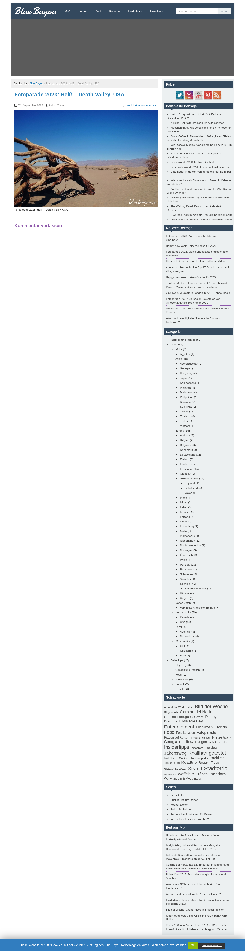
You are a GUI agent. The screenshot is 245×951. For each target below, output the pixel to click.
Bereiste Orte (179, 795)
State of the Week (175, 769)
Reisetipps (156, 10)
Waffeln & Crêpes (193, 774)
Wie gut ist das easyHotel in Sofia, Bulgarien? (193, 893)
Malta (183, 531)
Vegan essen (170, 774)
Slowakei (185, 578)
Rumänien (186, 569)
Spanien (185, 583)
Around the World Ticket (178, 707)
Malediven (186, 392)
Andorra (185, 435)
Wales (188, 492)
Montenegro (187, 535)
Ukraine (184, 593)
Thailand (185, 416)
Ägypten (185, 354)
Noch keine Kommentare (141, 105)
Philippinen (186, 397)
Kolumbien (186, 650)
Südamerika (182, 641)
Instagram (197, 747)
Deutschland (187, 454)
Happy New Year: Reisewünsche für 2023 (191, 245)
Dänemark (186, 449)
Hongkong (186, 373)
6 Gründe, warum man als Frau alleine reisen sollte (202, 214)
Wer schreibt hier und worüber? (190, 818)
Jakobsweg (175, 753)
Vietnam (185, 425)
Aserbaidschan (189, 363)
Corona (198, 716)
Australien (186, 631)
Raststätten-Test (172, 763)
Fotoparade (206, 732)
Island (183, 502)
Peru (183, 655)
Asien (178, 358)
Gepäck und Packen (187, 669)
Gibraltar (185, 473)
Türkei (184, 421)
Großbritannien (189, 478)
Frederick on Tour (200, 737)
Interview (211, 747)
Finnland (185, 464)
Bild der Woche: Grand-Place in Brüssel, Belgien (195, 909)
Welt (98, 10)
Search (224, 11)
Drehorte (114, 10)
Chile (183, 645)
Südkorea (186, 406)
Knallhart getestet (207, 753)
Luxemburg (187, 526)
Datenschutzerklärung (212, 945)
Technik (180, 684)
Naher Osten (183, 602)
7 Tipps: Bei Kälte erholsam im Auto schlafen (197, 122)
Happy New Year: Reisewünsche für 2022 (191, 277)
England (190, 483)
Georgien (185, 368)
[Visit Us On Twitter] (179, 94)
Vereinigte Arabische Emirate (197, 607)
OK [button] (193, 945)
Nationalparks (199, 758)
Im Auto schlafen (218, 742)
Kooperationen (179, 804)
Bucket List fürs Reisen (184, 799)
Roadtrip (189, 762)
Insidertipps (135, 10)
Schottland (191, 488)
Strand (195, 768)
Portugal (185, 564)
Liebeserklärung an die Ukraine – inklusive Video (195, 261)
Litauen (184, 521)
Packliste (217, 758)
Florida (221, 727)
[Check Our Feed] (217, 94)
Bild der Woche (211, 706)
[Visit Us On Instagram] (189, 94)
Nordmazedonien (190, 545)
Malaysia (185, 387)
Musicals (184, 758)
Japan (184, 378)
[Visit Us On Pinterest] (207, 94)
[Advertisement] (122, 47)
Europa (82, 10)
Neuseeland (187, 636)
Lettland (185, 516)
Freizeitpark (221, 737)
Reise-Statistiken (181, 809)
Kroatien (185, 511)
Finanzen (204, 727)
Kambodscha (188, 382)
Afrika (178, 349)
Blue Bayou (35, 11)
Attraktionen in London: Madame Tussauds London (202, 219)
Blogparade (171, 712)
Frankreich (186, 468)
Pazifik (179, 626)
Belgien (184, 440)
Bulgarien (186, 445)
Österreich (186, 555)
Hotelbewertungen (193, 742)
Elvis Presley (191, 721)
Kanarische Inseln (196, 588)
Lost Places (170, 758)
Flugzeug (181, 665)
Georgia (170, 742)
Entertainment (179, 726)
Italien (183, 507)
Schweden (186, 574)
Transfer (180, 689)
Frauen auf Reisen (176, 737)
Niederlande (187, 540)
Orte (173, 344)
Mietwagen (182, 679)
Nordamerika (183, 612)
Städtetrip (215, 768)
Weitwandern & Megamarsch (183, 778)
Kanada (184, 617)
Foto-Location (185, 732)
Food (169, 732)
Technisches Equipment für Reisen (191, 814)
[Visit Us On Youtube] (198, 94)
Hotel (178, 674)
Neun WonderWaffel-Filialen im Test (192, 162)
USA (67, 10)
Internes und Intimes (183, 339)
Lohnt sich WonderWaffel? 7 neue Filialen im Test (200, 166)
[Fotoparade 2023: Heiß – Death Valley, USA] (86, 158)
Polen (183, 559)
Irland (183, 497)
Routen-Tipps (208, 762)
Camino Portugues (178, 717)
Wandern (217, 774)
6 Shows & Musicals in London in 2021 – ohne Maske (198, 292)
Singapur (185, 401)
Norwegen (186, 550)
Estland (184, 459)
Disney (211, 716)
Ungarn (184, 598)
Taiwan (184, 411)
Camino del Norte (196, 711)
